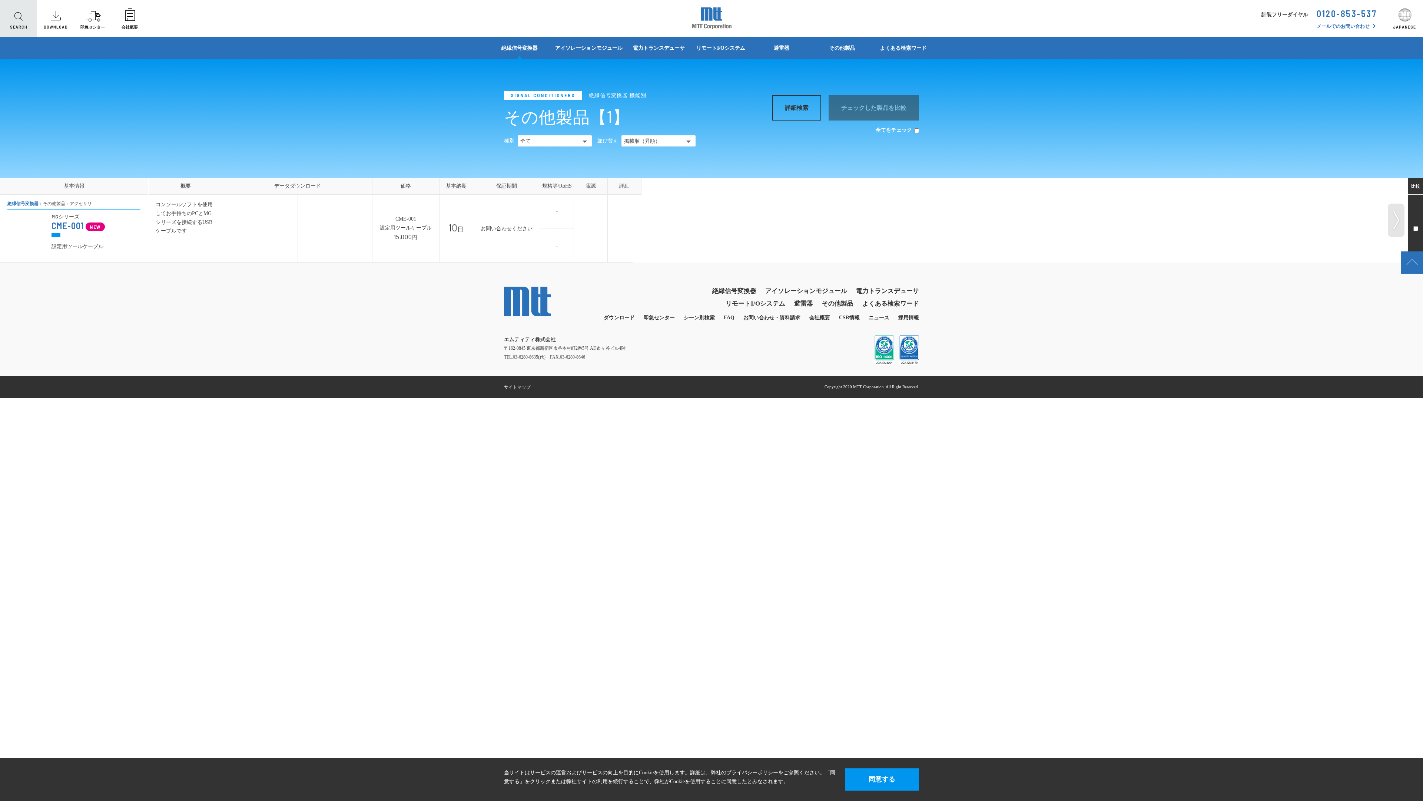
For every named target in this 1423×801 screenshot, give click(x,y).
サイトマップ (517, 387)
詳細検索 (797, 108)
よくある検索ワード (903, 48)
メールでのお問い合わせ (1343, 26)
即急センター (659, 317)
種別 (509, 141)
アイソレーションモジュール (589, 48)
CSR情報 (849, 317)
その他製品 (842, 48)
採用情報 (908, 317)
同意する (882, 779)
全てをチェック (894, 130)
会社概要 (819, 317)
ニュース (879, 317)
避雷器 (781, 48)
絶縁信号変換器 (519, 48)
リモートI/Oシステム (720, 48)
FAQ (729, 317)
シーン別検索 (699, 317)
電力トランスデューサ (659, 48)
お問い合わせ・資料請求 (771, 317)
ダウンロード (619, 317)
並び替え (607, 141)
